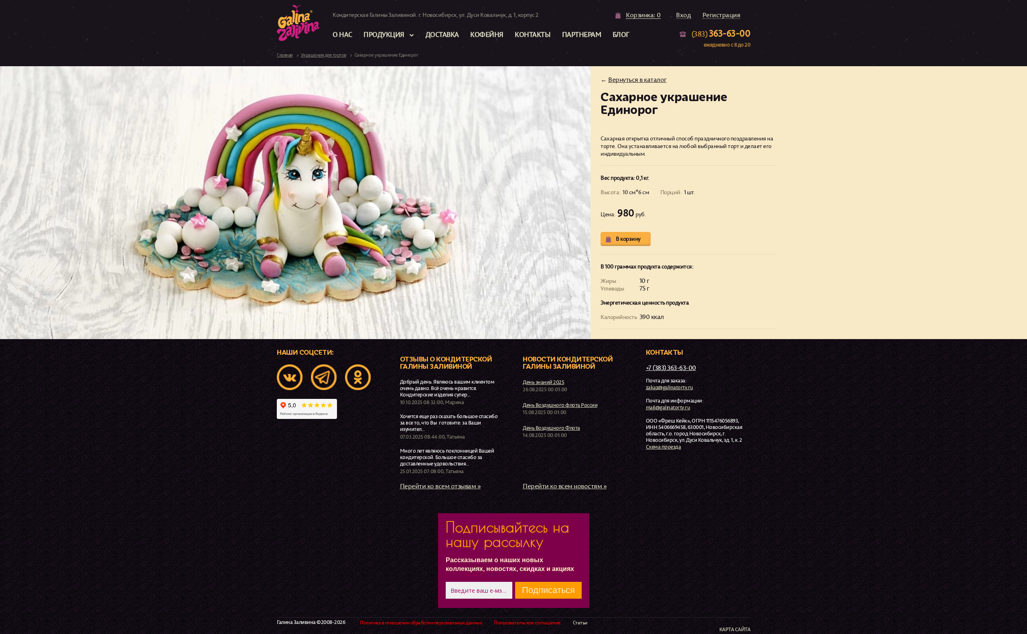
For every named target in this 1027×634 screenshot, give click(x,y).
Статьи (580, 622)
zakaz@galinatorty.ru (669, 387)
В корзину (628, 238)
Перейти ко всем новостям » (565, 486)
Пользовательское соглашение (527, 622)
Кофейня (486, 34)
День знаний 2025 (543, 382)
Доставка (442, 34)
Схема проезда (663, 447)
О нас (342, 34)
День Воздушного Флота (551, 428)
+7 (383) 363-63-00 (671, 367)
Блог (621, 34)
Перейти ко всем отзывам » (440, 486)
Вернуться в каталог (637, 79)
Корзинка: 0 (643, 15)
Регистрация (721, 15)
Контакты (532, 34)
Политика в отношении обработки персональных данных (421, 622)
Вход (683, 15)
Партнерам (581, 34)
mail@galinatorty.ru (668, 407)
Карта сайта (735, 629)
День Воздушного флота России (560, 405)
